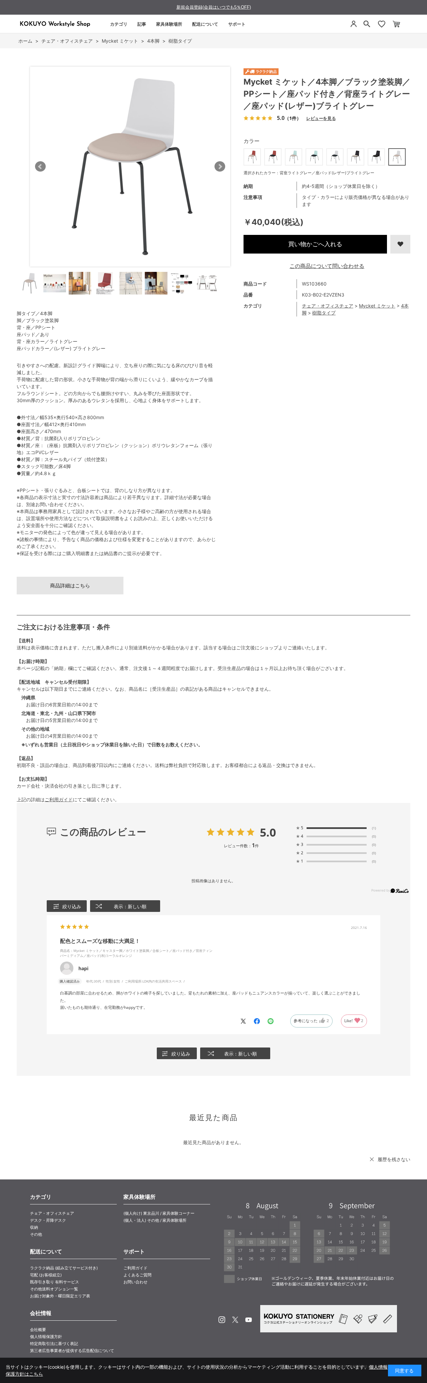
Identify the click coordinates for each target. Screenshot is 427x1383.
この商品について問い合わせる (327, 266)
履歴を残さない (394, 1159)
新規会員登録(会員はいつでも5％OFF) (213, 7)
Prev (40, 166)
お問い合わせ (135, 1281)
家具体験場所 (169, 24)
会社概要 (38, 1329)
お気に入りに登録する (400, 244)
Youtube (249, 1320)
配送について (205, 24)
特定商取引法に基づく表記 (54, 1343)
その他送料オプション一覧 (54, 1288)
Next (220, 166)
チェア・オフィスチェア (327, 306)
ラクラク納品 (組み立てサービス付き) (64, 1267)
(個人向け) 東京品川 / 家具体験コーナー (158, 1213)
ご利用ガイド (59, 799)
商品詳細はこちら (70, 585)
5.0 (268, 832)
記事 (141, 24)
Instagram (222, 1320)
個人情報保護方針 (46, 1336)
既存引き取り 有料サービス (54, 1281)
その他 (36, 1234)
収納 (34, 1227)
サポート (237, 24)
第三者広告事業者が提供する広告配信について (72, 1350)
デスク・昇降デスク (48, 1220)
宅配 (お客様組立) (46, 1274)
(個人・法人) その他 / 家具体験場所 (154, 1220)
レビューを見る (321, 118)
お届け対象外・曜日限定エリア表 (60, 1295)
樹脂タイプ (324, 313)
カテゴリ (118, 24)
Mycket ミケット (377, 306)
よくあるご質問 (137, 1274)
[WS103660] (29, 283)
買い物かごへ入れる (315, 244)
